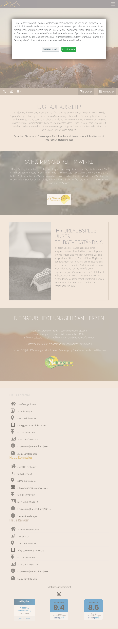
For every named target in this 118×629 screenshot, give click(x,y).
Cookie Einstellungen (27, 453)
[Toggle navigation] (113, 4)
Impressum (23, 446)
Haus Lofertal (24, 614)
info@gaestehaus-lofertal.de (31, 425)
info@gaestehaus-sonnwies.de (32, 487)
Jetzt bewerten (24, 618)
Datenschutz (36, 446)
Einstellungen (50, 49)
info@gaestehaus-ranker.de (30, 550)
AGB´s (47, 446)
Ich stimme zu (69, 49)
